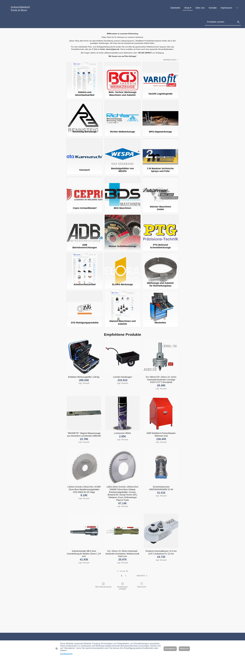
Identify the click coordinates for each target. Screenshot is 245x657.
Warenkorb (141, 587)
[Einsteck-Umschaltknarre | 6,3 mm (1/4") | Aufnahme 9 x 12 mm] (161, 531)
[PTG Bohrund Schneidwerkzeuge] (160, 228)
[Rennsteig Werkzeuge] (84, 114)
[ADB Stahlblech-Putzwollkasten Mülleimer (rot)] (161, 413)
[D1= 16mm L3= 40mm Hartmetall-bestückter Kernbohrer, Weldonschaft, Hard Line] (122, 531)
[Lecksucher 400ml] (122, 413)
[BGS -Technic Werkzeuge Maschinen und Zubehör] (122, 76)
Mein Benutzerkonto (103, 587)
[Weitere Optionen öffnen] (237, 7)
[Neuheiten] (160, 305)
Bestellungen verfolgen (122, 588)
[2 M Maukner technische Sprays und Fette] (160, 152)
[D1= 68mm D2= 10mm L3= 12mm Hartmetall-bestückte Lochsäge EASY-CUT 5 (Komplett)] (161, 356)
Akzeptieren (170, 649)
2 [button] (125, 576)
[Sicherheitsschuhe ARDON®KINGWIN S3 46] (161, 466)
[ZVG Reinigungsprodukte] (84, 305)
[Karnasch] (84, 152)
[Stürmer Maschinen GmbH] (160, 190)
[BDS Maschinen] (122, 190)
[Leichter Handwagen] (122, 356)
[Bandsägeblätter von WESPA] (122, 152)
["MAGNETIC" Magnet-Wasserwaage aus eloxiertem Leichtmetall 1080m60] (84, 413)
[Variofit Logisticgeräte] (160, 76)
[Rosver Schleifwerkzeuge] (122, 228)
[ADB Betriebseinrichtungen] (84, 228)
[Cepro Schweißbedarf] (84, 190)
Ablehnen (184, 649)
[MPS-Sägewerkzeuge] (160, 114)
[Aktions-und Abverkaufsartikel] (84, 76)
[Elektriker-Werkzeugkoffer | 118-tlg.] (84, 356)
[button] (238, 22)
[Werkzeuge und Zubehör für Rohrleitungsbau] (160, 266)
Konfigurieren (66, 654)
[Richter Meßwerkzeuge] (122, 114)
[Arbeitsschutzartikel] (84, 266)
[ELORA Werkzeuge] (122, 266)
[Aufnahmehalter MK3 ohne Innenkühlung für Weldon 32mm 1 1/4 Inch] (84, 531)
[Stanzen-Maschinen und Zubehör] (122, 305)
